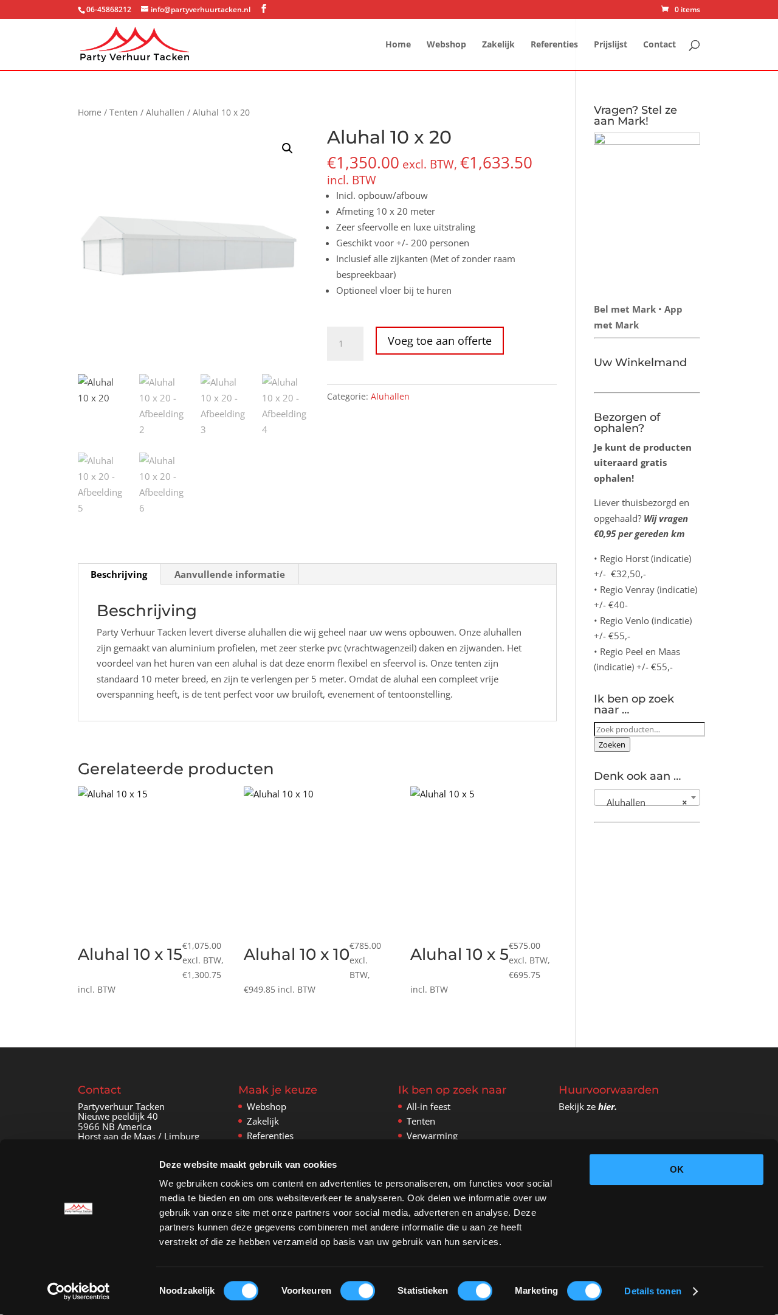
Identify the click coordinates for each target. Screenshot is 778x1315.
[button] (287, 148)
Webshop (446, 45)
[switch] (357, 1290)
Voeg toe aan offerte (440, 340)
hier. (607, 1106)
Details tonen (652, 1291)
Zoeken (612, 744)
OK (677, 1169)
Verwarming (432, 1135)
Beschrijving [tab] (119, 574)
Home (398, 45)
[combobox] (647, 797)
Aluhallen (165, 112)
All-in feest (428, 1106)
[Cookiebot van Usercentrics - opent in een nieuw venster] (79, 1291)
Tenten (123, 112)
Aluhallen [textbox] (643, 802)
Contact (659, 45)
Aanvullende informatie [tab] (229, 574)
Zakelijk (498, 45)
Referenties (554, 45)
